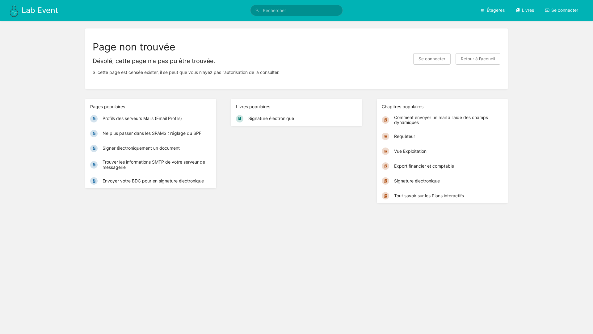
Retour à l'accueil (478, 58)
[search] (296, 10)
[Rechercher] (257, 10)
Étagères (496, 10)
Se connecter (564, 10)
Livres (528, 10)
